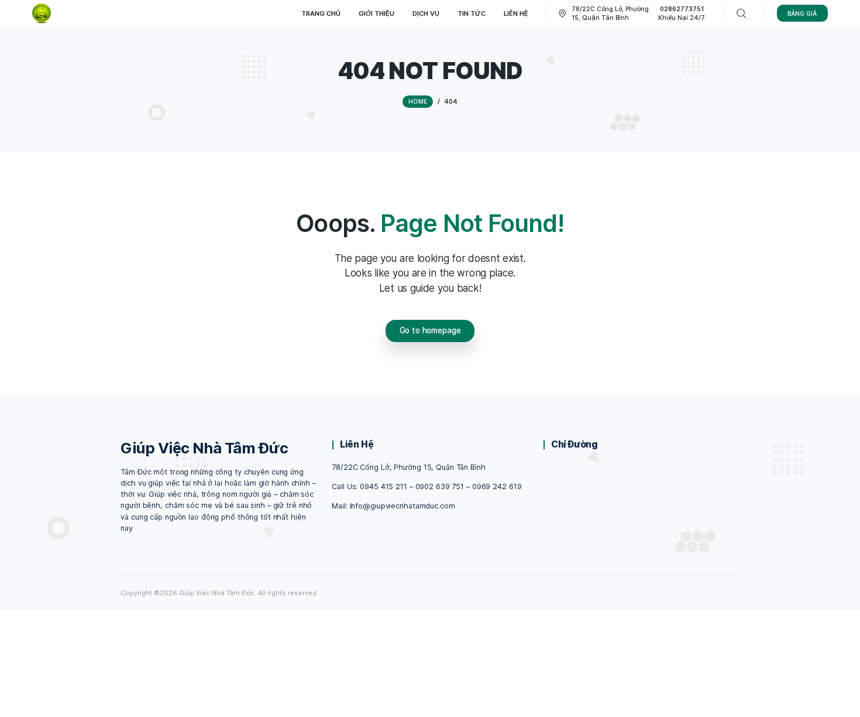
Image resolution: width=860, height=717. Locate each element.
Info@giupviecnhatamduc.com (402, 505)
